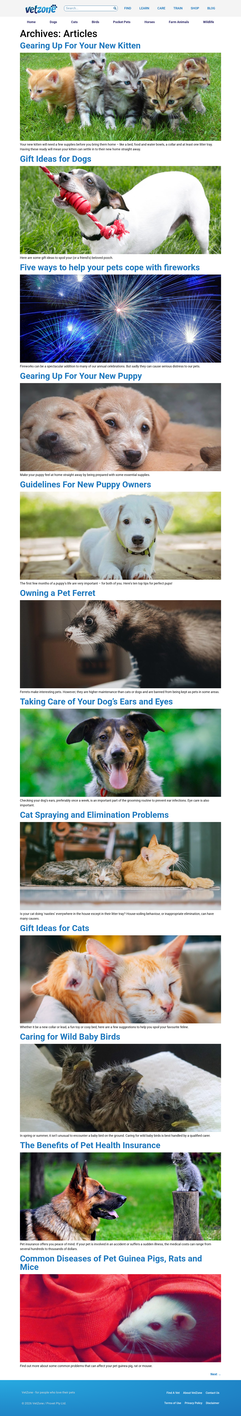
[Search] (115, 8)
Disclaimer (212, 1403)
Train (178, 8)
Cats (74, 22)
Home (31, 22)
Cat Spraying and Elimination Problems (94, 815)
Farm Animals (179, 22)
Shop (195, 8)
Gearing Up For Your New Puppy (81, 376)
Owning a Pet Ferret (57, 593)
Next (215, 1374)
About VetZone (192, 1393)
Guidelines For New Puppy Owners (85, 484)
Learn (144, 8)
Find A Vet (173, 1393)
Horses (149, 22)
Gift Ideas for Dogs (55, 159)
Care (161, 8)
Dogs (53, 22)
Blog (211, 8)
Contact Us (212, 1393)
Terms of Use (172, 1403)
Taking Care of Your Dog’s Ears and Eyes (96, 702)
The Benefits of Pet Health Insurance (90, 1145)
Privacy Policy (193, 1403)
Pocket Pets (121, 22)
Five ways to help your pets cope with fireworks (110, 267)
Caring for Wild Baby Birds (70, 1037)
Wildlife (208, 22)
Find (127, 8)
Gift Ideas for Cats (54, 928)
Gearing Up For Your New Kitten (80, 46)
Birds (95, 22)
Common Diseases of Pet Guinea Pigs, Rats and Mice (111, 1263)
